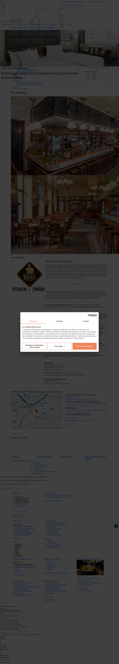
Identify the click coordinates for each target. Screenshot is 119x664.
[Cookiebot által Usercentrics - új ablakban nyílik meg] (89, 315)
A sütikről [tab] (86, 321)
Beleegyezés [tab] (33, 321)
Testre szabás (58, 346)
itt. (77, 336)
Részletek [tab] (60, 321)
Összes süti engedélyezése (84, 346)
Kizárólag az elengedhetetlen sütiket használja (34, 346)
